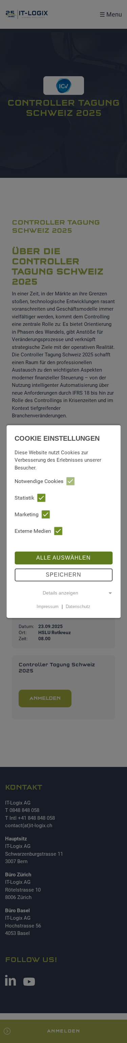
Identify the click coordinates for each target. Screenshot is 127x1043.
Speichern (63, 575)
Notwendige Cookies (39, 481)
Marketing (27, 514)
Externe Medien (33, 531)
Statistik (24, 498)
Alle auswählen (63, 558)
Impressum (48, 606)
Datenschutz (78, 606)
